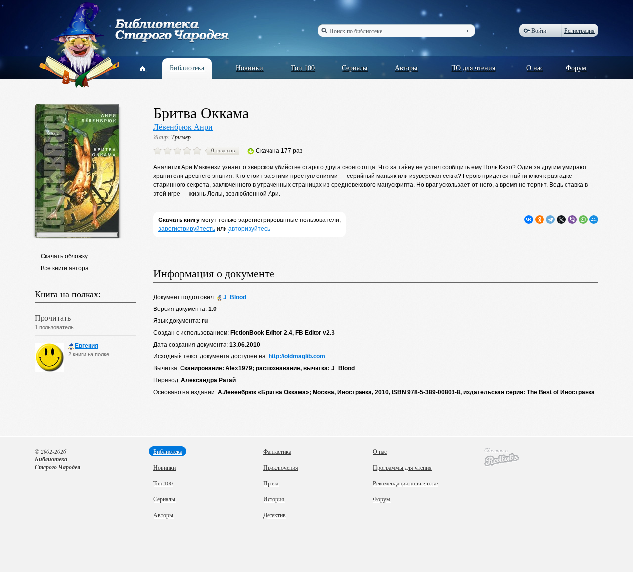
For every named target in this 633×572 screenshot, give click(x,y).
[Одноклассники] (539, 219)
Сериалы (354, 67)
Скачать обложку (64, 256)
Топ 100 (303, 67)
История (273, 499)
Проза (270, 483)
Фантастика (277, 451)
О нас (534, 67)
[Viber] (572, 219)
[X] (561, 219)
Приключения (280, 467)
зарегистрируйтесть (186, 228)
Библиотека (187, 67)
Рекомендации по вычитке (405, 483)
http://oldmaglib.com (297, 356)
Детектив (274, 515)
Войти (538, 30)
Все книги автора (65, 268)
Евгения (86, 345)
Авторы (406, 67)
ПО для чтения (473, 67)
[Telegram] (550, 219)
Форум (576, 67)
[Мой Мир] (593, 219)
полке (102, 354)
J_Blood (234, 297)
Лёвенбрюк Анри (183, 126)
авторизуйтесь (249, 228)
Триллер (181, 137)
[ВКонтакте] (528, 219)
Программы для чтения (402, 467)
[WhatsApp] (583, 219)
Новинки (249, 67)
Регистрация (579, 30)
